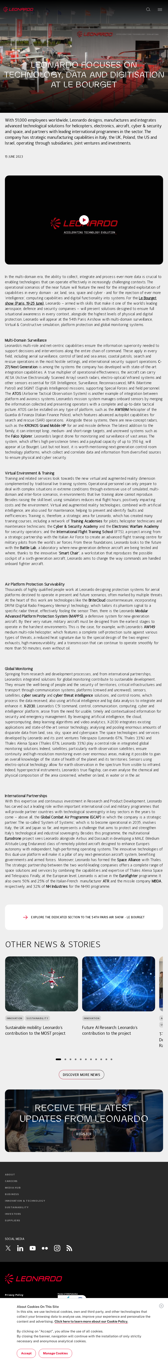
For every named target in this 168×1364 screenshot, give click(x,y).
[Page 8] (96, 1059)
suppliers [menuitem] (12, 1220)
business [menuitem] (12, 1194)
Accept (26, 1353)
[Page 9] (101, 1059)
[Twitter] (8, 1248)
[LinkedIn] (20, 1248)
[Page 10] (106, 1059)
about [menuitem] (10, 1175)
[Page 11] (111, 1059)
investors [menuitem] (13, 1214)
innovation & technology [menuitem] (25, 1201)
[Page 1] (58, 1059)
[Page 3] (70, 1059)
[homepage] (18, 9)
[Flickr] (45, 1248)
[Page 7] (90, 1059)
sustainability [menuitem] (17, 1207)
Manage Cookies (55, 1353)
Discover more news (81, 1075)
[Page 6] (85, 1059)
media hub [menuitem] (13, 1188)
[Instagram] (57, 1248)
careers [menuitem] (11, 1181)
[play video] (84, 219)
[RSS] (69, 1248)
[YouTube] (33, 1248)
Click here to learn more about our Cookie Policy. (91, 1321)
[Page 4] (75, 1059)
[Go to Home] (84, 1279)
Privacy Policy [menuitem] (14, 1295)
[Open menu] (160, 9)
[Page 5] (80, 1059)
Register (84, 1134)
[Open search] (148, 9)
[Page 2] (65, 1059)
